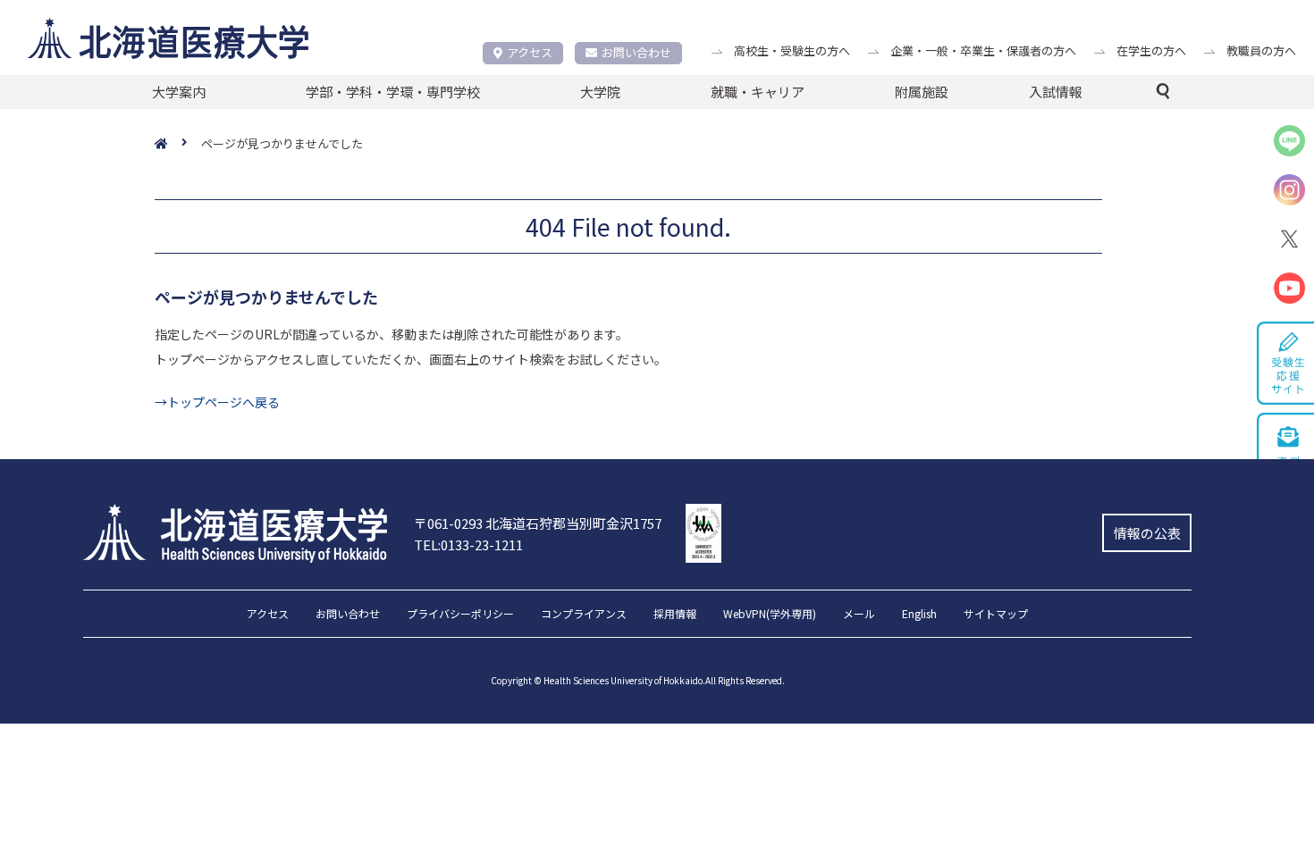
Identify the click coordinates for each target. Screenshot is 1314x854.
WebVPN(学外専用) (769, 614)
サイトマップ (996, 614)
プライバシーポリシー (460, 614)
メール (859, 614)
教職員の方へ (1261, 50)
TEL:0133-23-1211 (468, 544)
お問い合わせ (636, 52)
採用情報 (674, 614)
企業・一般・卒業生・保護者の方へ (983, 50)
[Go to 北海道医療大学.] (178, 144)
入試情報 (1055, 91)
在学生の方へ (1151, 50)
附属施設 (921, 91)
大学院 (600, 91)
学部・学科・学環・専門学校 (393, 91)
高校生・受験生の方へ (792, 50)
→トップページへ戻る (217, 402)
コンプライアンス (584, 614)
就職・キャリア (757, 91)
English (919, 614)
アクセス (529, 52)
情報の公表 (1147, 532)
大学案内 (179, 91)
